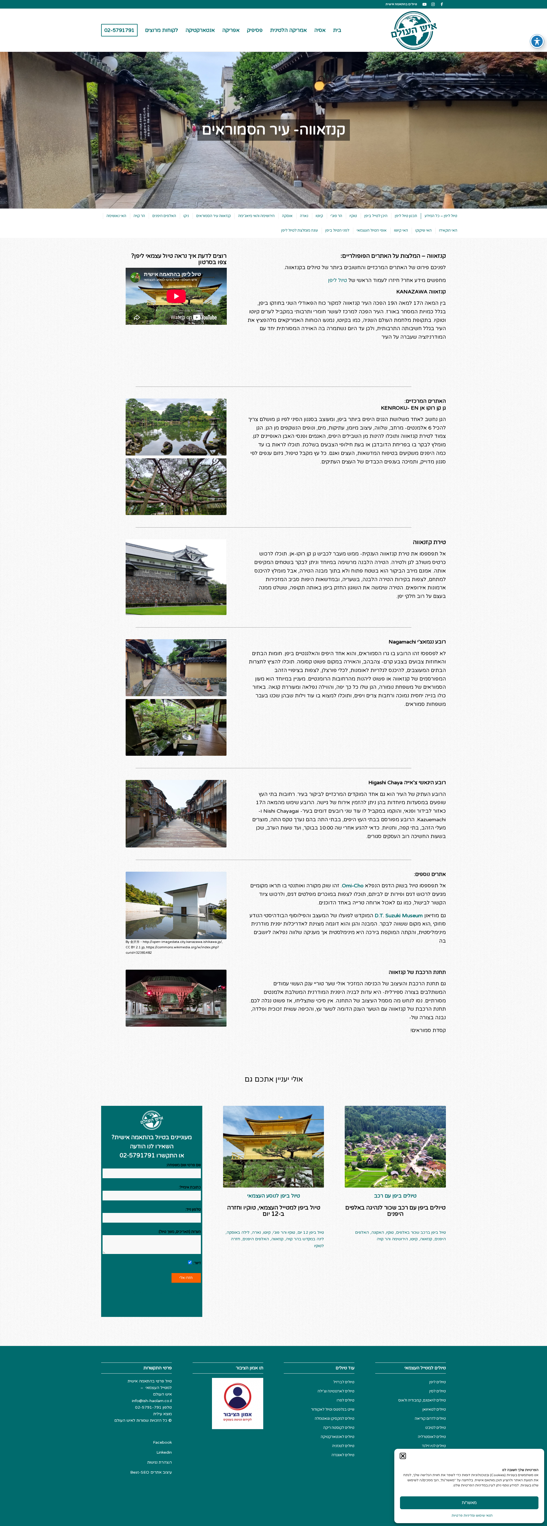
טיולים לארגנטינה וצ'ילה (336, 1391)
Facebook (162, 1442)
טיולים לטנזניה (343, 1446)
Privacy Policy (134, 1292)
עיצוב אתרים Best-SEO (151, 1472)
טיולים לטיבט (435, 1427)
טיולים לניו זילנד (434, 1446)
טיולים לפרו (345, 1400)
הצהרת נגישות (159, 1462)
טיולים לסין (437, 1391)
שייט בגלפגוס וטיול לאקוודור (332, 1409)
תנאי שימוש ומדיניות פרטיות (472, 1515)
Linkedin (164, 1452)
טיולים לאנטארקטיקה (337, 1437)
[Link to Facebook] (441, 4)
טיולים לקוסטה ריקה (338, 1427)
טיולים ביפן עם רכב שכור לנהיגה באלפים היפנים (395, 1210)
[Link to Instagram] (433, 4)
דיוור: (197, 1263)
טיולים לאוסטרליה (432, 1437)
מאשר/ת (469, 1502)
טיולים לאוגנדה (343, 1455)
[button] (403, 1456)
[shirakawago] (395, 1147)
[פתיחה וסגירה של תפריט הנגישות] (537, 41)
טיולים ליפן (437, 1382)
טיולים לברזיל (343, 1382)
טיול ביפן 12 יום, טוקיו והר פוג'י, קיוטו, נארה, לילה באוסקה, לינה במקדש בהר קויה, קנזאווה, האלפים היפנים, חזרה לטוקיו (274, 1239)
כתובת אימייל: (190, 1187)
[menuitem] (337, 30)
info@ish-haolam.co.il (152, 1400)
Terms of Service (173, 1292)
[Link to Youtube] (424, 4)
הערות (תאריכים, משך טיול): (179, 1231)
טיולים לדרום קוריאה (430, 1418)
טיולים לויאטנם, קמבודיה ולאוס (422, 1400)
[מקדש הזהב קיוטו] (273, 1147)
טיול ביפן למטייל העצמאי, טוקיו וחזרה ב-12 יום (273, 1210)
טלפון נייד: (193, 1209)
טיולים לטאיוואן (434, 1409)
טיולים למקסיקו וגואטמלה (334, 1418)
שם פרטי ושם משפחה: (183, 1165)
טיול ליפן (337, 280)
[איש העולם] (414, 30)
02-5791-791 (148, 1407)
